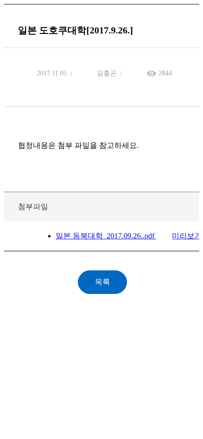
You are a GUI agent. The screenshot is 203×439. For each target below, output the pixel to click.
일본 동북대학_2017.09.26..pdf (106, 236)
